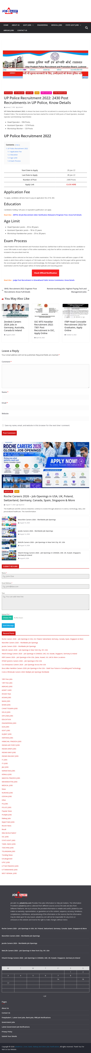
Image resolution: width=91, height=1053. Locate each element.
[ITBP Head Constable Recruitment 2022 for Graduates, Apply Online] (75, 305)
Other (4, 800)
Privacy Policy (7, 1032)
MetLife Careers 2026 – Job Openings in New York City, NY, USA (41, 542)
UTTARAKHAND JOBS (10, 870)
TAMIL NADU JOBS (9, 844)
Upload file (6, 614)
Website (5, 413)
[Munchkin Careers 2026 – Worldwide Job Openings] (9, 521)
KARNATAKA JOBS (8, 771)
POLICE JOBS (8, 93)
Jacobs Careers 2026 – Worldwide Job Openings (35, 531)
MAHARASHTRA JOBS (9, 782)
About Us (16, 25)
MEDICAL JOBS (56, 25)
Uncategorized (7, 859)
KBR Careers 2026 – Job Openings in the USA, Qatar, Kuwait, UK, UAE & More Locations (33, 657)
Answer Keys (6, 694)
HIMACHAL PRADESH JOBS (11, 741)
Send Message (8, 625)
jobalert (20, 107)
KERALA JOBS (7, 774)
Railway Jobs (6, 818)
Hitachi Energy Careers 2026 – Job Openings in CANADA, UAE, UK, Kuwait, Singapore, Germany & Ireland (49, 554)
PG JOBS (5, 804)
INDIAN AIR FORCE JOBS (11, 745)
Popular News (7, 811)
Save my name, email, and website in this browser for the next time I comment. (37, 425)
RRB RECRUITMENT (9, 833)
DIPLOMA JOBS (7, 716)
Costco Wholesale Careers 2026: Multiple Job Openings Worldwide (25, 672)
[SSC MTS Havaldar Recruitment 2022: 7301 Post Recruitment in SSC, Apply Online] (45, 305)
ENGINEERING (42, 25)
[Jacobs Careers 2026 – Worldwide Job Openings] (9, 533)
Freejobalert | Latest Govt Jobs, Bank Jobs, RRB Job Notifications (26, 1017)
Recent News (6, 826)
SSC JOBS (5, 837)
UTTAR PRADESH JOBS (60, 93)
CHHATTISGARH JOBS (10, 708)
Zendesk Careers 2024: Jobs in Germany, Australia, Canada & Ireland (14, 326)
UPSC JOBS (6, 862)
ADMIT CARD (7, 690)
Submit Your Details (9, 1036)
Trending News (7, 855)
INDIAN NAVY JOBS (9, 752)
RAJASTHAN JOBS (8, 822)
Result (4, 829)
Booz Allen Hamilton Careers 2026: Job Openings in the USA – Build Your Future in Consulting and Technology (41, 668)
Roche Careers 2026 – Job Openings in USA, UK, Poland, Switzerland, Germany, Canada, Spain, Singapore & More (39, 498)
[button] (32, 25)
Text (3, 593)
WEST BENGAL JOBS (9, 873)
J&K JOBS (5, 767)
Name (5, 392)
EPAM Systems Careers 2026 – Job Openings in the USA (22, 661)
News (37, 93)
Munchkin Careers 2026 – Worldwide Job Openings (37, 520)
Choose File (7, 618)
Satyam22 (21, 505)
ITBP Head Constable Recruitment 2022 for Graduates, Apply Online (75, 326)
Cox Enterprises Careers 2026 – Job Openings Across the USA (24, 665)
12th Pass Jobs (19, 93)
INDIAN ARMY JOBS (9, 749)
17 (8, 983)
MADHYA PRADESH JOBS (11, 778)
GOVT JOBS (27, 25)
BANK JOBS (6, 701)
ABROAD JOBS (9, 30)
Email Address (7, 583)
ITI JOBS (5, 763)
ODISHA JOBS (7, 796)
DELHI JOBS (6, 712)
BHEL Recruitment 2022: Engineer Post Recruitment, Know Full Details (20, 290)
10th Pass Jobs (7, 679)
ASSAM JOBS (6, 697)
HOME (6, 25)
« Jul (44, 996)
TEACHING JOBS (8, 848)
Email (5, 403)
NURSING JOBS (7, 793)
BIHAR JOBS (6, 705)
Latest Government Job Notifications (16, 1027)
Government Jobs (8, 1022)
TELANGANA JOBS (8, 851)
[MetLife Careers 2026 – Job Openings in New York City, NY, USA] (9, 544)
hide (17, 145)
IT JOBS (4, 760)
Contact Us (22, 30)
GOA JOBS (5, 727)
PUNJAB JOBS (7, 815)
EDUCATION (6, 719)
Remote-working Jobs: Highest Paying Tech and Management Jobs (67, 290)
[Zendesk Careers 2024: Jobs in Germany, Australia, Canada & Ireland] (15, 305)
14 (58, 979)
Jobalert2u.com (25, 903)
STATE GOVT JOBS (72, 25)
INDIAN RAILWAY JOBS (10, 756)
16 (83, 979)
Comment (7, 361)
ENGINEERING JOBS (9, 723)
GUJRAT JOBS (7, 734)
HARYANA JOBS (7, 738)
